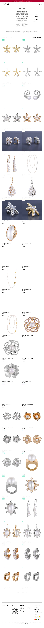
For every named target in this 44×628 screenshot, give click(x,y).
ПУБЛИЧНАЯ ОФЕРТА (15, 613)
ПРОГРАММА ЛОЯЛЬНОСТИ (29, 607)
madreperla (6, 37)
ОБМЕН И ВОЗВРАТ (15, 612)
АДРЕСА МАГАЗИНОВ (15, 609)
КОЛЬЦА (36, 16)
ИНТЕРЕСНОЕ (22, 611)
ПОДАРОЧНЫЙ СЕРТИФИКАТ (22, 608)
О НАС (15, 607)
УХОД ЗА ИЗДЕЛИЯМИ (22, 610)
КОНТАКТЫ (15, 610)
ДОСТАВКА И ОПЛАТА (15, 611)
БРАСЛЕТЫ (36, 19)
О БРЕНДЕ (15, 608)
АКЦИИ (22, 607)
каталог (3, 37)
